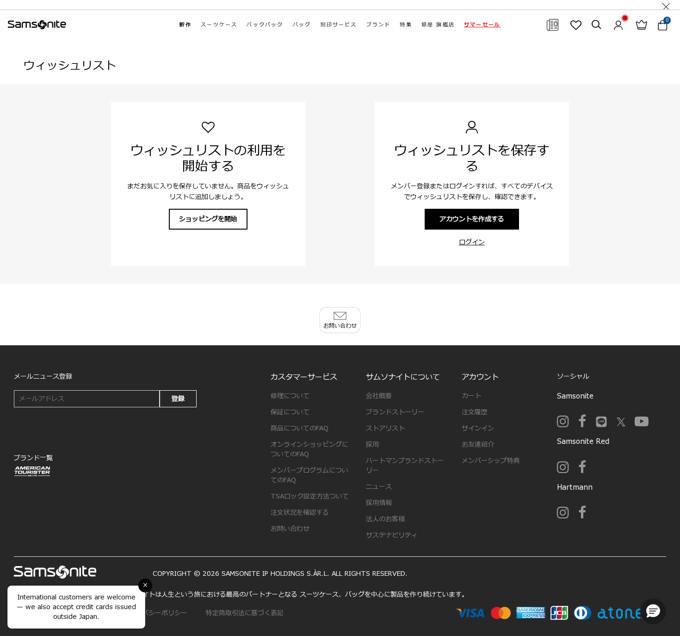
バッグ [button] (302, 25)
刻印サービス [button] (338, 25)
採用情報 (379, 503)
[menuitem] (185, 24)
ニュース (379, 487)
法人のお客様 (385, 519)
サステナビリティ (392, 535)
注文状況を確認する (300, 513)
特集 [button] (406, 25)
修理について (290, 396)
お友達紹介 (478, 444)
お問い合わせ (290, 529)
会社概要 (379, 396)
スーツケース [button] (219, 25)
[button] (482, 24)
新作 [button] (185, 25)
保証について (290, 412)
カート (471, 396)
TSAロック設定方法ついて (310, 496)
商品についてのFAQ (299, 428)
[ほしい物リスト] (576, 25)
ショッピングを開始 (208, 219)
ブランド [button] (378, 25)
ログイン (472, 242)
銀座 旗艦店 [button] (438, 25)
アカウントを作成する (471, 219)
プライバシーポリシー (155, 613)
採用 (372, 444)
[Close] (666, 4)
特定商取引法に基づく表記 (245, 613)
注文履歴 (475, 412)
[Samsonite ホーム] (37, 25)
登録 (178, 399)
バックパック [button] (265, 25)
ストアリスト (385, 428)
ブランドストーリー (395, 412)
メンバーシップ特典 (491, 461)
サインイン (478, 428)
